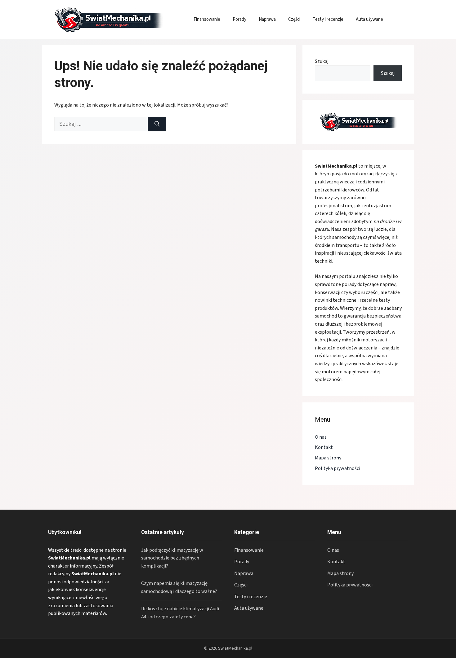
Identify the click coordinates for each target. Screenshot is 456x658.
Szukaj (322, 61)
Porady (239, 19)
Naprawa (267, 19)
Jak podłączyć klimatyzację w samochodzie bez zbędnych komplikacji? (172, 558)
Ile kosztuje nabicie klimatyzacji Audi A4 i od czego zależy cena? (180, 612)
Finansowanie (207, 19)
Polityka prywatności (337, 468)
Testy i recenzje (328, 19)
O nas (321, 437)
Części (294, 19)
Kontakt (324, 447)
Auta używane (369, 19)
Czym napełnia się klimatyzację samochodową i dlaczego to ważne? (179, 587)
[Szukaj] (157, 124)
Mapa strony (328, 457)
